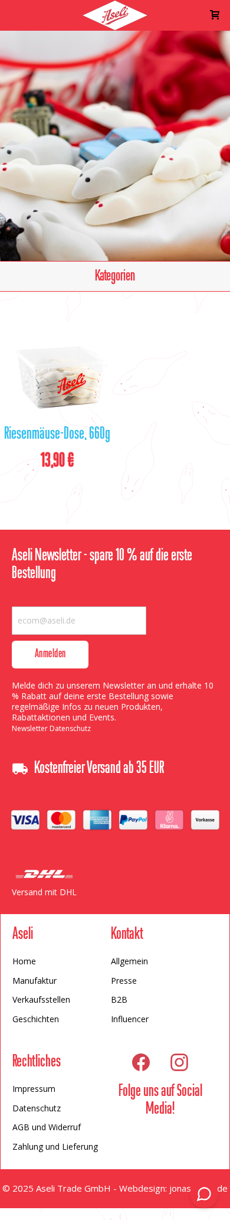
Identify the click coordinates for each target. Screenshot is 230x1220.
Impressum (33, 1088)
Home (24, 961)
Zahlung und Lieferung (55, 1146)
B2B (119, 999)
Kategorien (115, 276)
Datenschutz (36, 1108)
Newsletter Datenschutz (51, 728)
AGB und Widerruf (46, 1127)
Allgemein (129, 961)
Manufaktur (34, 980)
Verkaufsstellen (41, 999)
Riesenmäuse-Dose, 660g (57, 434)
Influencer (130, 1019)
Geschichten (35, 1019)
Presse (124, 980)
